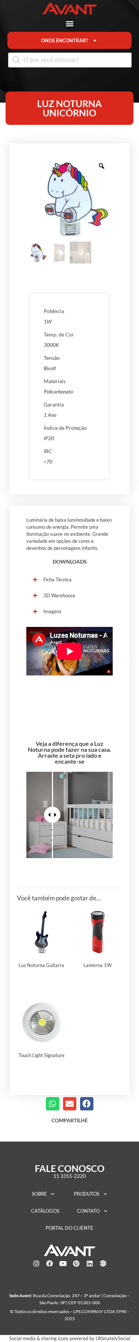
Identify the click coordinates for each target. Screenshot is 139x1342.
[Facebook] (49, 1263)
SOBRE (39, 1194)
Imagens (52, 611)
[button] (69, 23)
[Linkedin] (89, 1263)
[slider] (52, 815)
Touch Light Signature (41, 1055)
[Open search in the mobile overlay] (70, 60)
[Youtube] (63, 1263)
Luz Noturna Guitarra (41, 965)
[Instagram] (36, 1263)
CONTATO (88, 1211)
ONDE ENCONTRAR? (64, 40)
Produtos (86, 1194)
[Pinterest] (76, 1263)
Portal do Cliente (69, 1228)
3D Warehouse (59, 595)
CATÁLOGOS (45, 1211)
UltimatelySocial (113, 1338)
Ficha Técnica (57, 579)
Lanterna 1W (97, 965)
